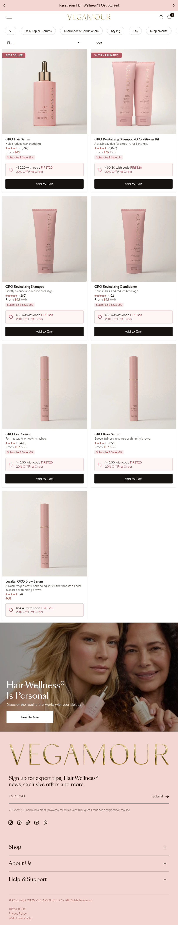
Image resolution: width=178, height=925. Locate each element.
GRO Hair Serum (17, 139)
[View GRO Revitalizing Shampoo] (44, 239)
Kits (135, 31)
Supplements (158, 31)
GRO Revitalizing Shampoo (24, 286)
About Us (20, 863)
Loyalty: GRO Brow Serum (24, 581)
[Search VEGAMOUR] (161, 17)
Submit (157, 796)
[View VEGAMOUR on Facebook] (19, 822)
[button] (169, 17)
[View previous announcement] (4, 5)
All (10, 31)
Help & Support (28, 879)
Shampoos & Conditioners (81, 31)
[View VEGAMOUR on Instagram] (10, 822)
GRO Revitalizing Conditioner (115, 286)
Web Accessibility (20, 918)
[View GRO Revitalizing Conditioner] (133, 239)
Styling (115, 31)
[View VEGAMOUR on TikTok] (28, 822)
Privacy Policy (18, 913)
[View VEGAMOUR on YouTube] (36, 822)
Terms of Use (17, 908)
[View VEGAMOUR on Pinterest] (45, 822)
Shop (15, 847)
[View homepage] (89, 17)
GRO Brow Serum (107, 434)
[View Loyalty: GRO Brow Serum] (44, 533)
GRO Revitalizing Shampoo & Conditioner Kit (126, 139)
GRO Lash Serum (18, 434)
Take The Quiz (30, 717)
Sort (99, 43)
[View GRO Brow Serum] (133, 386)
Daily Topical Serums (38, 31)
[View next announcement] (173, 5)
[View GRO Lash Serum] (44, 386)
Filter (11, 43)
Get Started (110, 5)
